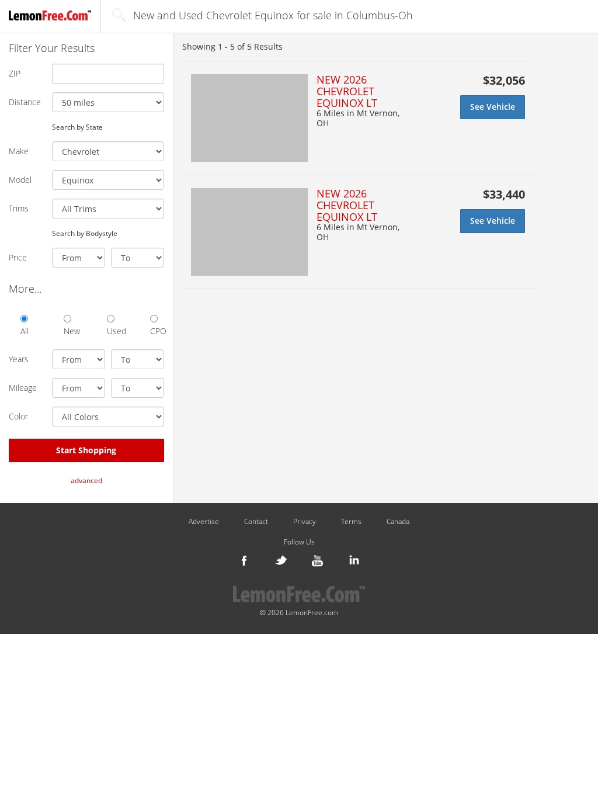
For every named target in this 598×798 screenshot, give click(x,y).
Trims (19, 208)
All (24, 330)
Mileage (23, 387)
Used (114, 330)
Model (20, 179)
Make (19, 151)
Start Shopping (86, 450)
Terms (351, 522)
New (71, 330)
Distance (25, 101)
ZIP (14, 73)
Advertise (204, 522)
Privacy (304, 522)
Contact (256, 522)
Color (18, 416)
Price (18, 257)
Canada (398, 522)
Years (19, 359)
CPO (157, 330)
